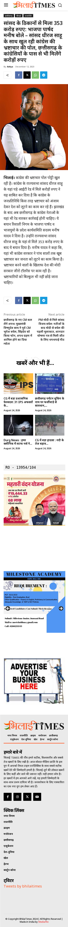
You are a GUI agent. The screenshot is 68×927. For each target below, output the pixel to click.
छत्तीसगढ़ (9, 15)
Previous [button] (8, 608)
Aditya (10, 66)
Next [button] (60, 608)
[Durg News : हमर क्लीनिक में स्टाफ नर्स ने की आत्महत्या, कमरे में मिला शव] (18, 425)
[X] (27, 75)
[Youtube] (37, 797)
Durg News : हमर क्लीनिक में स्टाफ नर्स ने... (18, 442)
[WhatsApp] (35, 75)
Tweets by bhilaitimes (23, 886)
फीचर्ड (18, 15)
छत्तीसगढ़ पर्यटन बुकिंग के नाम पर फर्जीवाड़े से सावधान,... (49, 401)
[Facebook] (18, 75)
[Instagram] (17, 797)
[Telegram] (43, 75)
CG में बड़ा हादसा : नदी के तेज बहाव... (49, 442)
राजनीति (28, 15)
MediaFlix (43, 921)
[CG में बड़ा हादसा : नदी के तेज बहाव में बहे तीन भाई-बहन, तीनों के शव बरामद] (50, 425)
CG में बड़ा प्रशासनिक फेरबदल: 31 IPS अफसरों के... (18, 401)
